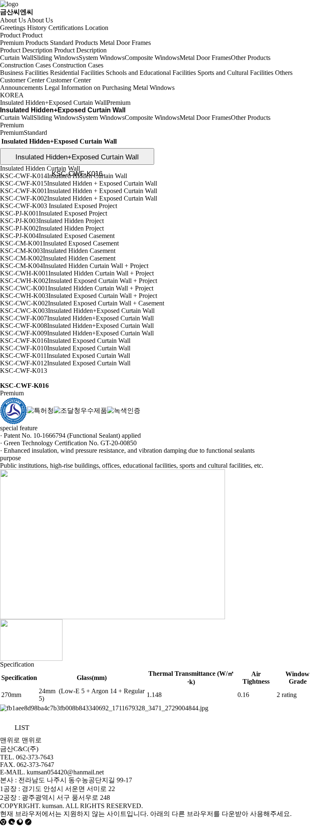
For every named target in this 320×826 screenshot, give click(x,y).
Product (10, 35)
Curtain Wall (16, 57)
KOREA (12, 95)
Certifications (65, 27)
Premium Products (24, 42)
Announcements (21, 87)
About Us (13, 20)
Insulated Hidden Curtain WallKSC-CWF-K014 (40, 172)
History (37, 27)
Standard (35, 132)
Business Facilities (24, 72)
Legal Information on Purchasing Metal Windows (110, 87)
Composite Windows (152, 57)
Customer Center (22, 80)
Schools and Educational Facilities (151, 72)
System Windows (102, 57)
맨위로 (10, 740)
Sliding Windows (56, 57)
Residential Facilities (77, 72)
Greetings (12, 27)
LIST (22, 728)
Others (283, 72)
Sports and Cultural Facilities (235, 72)
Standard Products (74, 42)
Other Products (250, 57)
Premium (12, 132)
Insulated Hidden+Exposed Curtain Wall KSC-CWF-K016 (77, 159)
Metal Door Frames (125, 42)
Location (96, 27)
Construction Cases (25, 65)
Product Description (26, 50)
